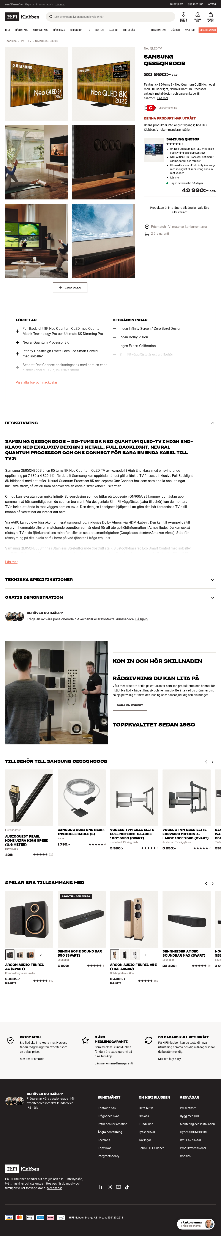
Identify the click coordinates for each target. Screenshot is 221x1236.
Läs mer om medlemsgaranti (114, 1063)
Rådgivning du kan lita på (156, 686)
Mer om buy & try (169, 1059)
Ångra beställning (110, 1132)
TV (22, 41)
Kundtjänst (176, 4)
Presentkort (188, 1108)
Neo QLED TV (153, 48)
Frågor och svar (108, 1116)
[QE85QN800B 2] (103, 84)
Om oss (144, 1116)
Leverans (104, 1140)
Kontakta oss (107, 1108)
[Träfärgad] (20, 954)
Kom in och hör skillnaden (157, 669)
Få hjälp (141, 619)
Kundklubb (146, 1124)
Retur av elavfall (190, 1140)
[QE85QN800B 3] (36, 162)
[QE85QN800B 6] (103, 241)
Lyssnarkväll (147, 1132)
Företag (211, 4)
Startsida (11, 41)
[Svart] (9, 954)
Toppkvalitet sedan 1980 (154, 703)
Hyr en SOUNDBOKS (193, 1132)
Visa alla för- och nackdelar (36, 382)
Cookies (185, 1156)
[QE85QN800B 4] (103, 162)
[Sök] (51, 16)
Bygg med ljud (195, 4)
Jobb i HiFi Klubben (151, 1148)
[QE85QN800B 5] (36, 241)
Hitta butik (146, 1108)
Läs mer (61, 4)
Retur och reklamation (112, 1124)
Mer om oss (54, 1188)
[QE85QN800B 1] (36, 84)
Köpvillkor (104, 1148)
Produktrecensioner (193, 1148)
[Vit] (135, 954)
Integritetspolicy (108, 1156)
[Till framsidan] (22, 16)
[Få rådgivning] (209, 1224)
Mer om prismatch (32, 1059)
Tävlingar (145, 1140)
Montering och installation (197, 1124)
